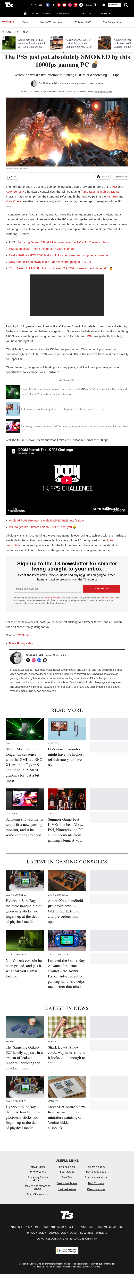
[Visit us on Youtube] (64, 5)
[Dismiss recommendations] (130, 32)
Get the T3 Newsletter (51, 22)
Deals (25, 22)
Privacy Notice (108, 597)
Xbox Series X (15, 191)
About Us (86, 1227)
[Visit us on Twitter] (53, 5)
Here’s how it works (103, 91)
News (100, 83)
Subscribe (114, 5)
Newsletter (122, 177)
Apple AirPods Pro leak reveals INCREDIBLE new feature (46, 520)
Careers (101, 1233)
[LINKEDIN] (40, 660)
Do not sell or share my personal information (67, 1238)
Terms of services (53, 597)
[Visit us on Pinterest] (59, 5)
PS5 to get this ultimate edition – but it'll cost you (41, 527)
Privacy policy (36, 1233)
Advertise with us (81, 1233)
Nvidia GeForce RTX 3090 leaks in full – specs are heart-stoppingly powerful (59, 255)
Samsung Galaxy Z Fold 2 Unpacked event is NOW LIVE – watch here (63, 242)
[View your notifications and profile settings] (103, 5)
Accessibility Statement (26, 1227)
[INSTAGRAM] (34, 660)
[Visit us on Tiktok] (81, 5)
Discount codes (96, 1189)
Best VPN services (38, 1194)
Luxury (80, 13)
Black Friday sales (21, 643)
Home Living (63, 13)
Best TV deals (96, 1183)
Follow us (105, 177)
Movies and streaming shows (37, 1187)
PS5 (114, 186)
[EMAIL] (45, 660)
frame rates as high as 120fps (100, 191)
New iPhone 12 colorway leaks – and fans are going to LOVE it (50, 262)
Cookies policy (58, 1233)
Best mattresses (67, 1189)
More (104, 13)
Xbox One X (14, 201)
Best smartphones (67, 1183)
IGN (89, 336)
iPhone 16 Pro (37, 1171)
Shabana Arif (49, 83)
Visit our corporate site (105, 1264)
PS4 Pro (112, 196)
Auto (92, 13)
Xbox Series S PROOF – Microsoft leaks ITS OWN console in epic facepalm (58, 268)
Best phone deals (96, 1171)
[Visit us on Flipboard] (75, 5)
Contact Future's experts (61, 1227)
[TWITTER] (29, 660)
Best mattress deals (96, 1177)
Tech (35, 13)
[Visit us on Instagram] (70, 5)
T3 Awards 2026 (83, 22)
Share (14, 177)
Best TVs (67, 1177)
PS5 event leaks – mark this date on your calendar (42, 248)
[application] (67, 295)
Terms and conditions (109, 1227)
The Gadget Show (112, 22)
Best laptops (67, 1171)
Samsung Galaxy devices (38, 1179)
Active (46, 13)
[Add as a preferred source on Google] (67, 1250)
